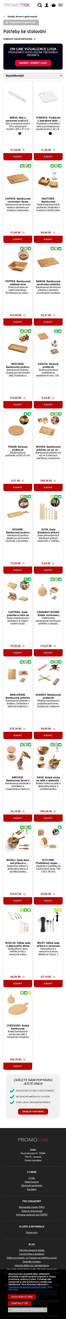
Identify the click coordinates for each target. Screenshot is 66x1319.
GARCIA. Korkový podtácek (48, 365)
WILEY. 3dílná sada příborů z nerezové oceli (48, 945)
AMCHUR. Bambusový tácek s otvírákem (17, 780)
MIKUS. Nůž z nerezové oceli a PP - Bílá (18, 120)
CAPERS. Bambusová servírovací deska (17, 200)
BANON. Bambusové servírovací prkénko (48, 283)
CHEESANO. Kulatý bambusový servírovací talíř (18, 1028)
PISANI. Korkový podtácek (17, 448)
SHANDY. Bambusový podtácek (48, 696)
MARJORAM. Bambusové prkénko (18, 696)
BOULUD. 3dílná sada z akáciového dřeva (17, 944)
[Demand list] (53, 5)
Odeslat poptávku (33, 1111)
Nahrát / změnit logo (33, 63)
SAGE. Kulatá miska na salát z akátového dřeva (48, 780)
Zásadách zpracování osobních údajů (27, 1287)
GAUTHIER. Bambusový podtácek (48, 201)
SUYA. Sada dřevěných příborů (48, 531)
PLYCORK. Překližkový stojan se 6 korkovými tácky (48, 863)
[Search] (40, 5)
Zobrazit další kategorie (17, 39)
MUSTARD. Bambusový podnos (17, 365)
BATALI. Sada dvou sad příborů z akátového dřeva (17, 863)
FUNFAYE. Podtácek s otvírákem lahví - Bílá (48, 120)
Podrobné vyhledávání (22, 22)
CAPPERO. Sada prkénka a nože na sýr (18, 615)
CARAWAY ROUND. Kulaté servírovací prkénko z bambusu (48, 615)
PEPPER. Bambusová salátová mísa (17, 283)
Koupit (17, 156)
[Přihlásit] (47, 5)
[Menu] (60, 5)
